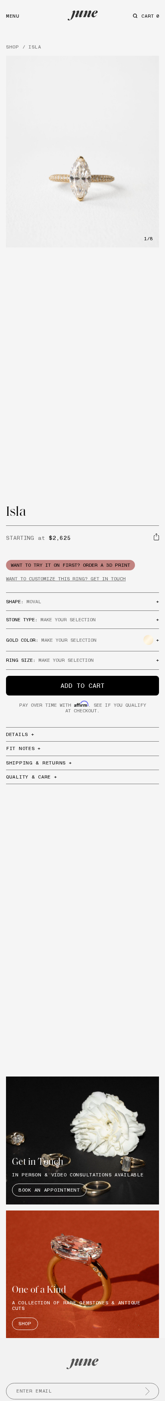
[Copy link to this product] (156, 537)
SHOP (12, 46)
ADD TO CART (82, 685)
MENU (13, 15)
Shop (25, 1323)
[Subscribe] (147, 1391)
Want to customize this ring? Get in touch (66, 578)
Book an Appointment (49, 1189)
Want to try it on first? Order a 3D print (70, 565)
